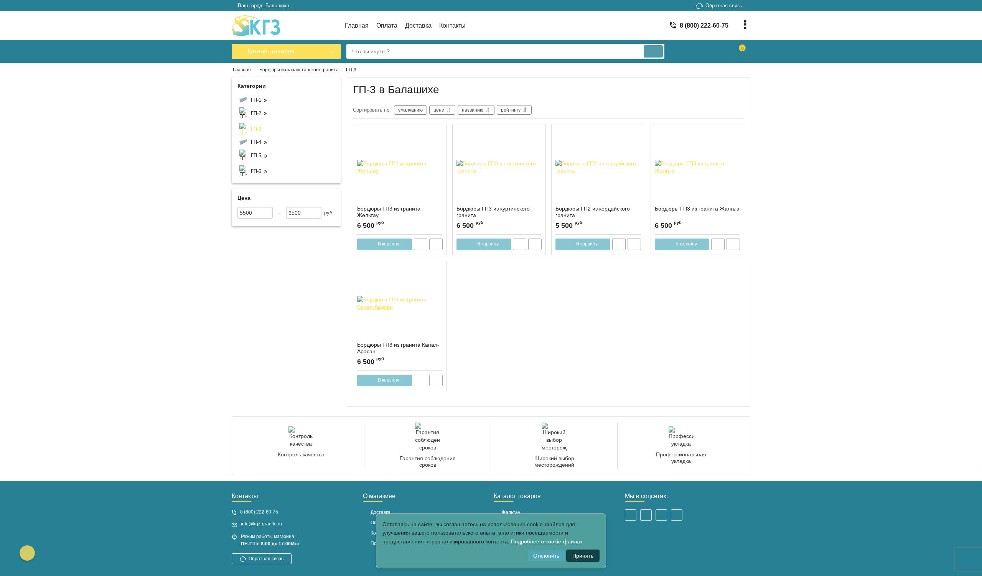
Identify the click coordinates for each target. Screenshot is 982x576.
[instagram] (630, 515)
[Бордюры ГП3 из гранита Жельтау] (400, 167)
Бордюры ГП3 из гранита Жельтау (388, 212)
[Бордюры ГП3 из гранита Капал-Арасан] (400, 303)
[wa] (676, 515)
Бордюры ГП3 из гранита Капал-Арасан (398, 348)
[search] (653, 51)
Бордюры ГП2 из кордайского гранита (592, 212)
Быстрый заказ (420, 244)
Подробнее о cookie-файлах (547, 541)
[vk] (646, 515)
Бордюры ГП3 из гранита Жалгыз (697, 209)
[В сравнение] (436, 244)
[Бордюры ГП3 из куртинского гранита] (499, 167)
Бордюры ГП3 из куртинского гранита (493, 212)
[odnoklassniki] (661, 515)
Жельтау (510, 512)
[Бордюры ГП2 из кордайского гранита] (598, 167)
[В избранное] (438, 134)
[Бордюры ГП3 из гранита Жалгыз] (697, 167)
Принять (582, 556)
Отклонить (546, 556)
